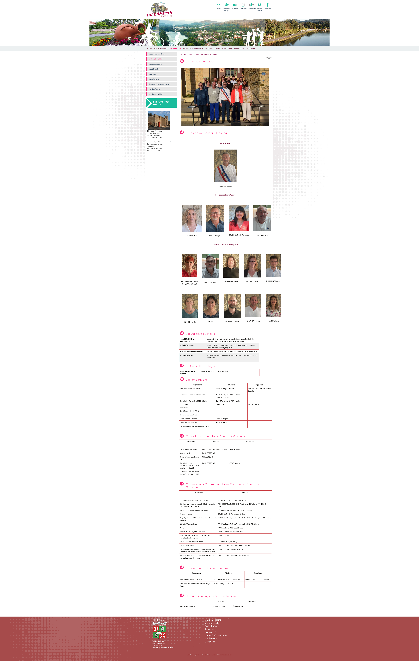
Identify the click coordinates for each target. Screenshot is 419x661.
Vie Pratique (239, 48)
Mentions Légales (193, 655)
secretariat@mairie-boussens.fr (158, 142)
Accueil (149, 48)
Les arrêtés (152, 74)
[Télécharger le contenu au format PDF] (269, 57)
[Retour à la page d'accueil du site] (156, 9)
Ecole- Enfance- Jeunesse (193, 48)
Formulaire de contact (154, 144)
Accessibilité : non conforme (222, 655)
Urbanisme (250, 48)
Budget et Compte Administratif (159, 84)
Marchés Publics (154, 89)
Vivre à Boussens (161, 48)
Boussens (187, 8)
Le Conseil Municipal (156, 59)
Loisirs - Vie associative (223, 48)
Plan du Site (206, 655)
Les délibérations (154, 69)
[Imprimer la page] (267, 57)
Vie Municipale (175, 48)
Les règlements (154, 79)
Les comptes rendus (155, 64)
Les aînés (208, 48)
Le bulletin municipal (156, 94)
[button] (271, 57)
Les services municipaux (157, 54)
